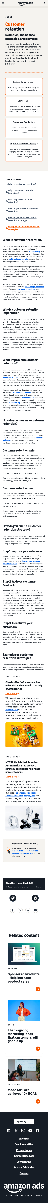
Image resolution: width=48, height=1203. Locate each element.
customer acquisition (26, 289)
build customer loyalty (18, 259)
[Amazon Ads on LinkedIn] (9, 1131)
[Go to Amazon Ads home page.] (24, 1188)
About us (24, 1138)
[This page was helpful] (35, 898)
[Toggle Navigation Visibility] (2, 3)
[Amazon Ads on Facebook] (37, 1131)
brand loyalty (34, 251)
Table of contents (13, 179)
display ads (29, 795)
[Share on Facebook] (12, 910)
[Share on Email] (35, 910)
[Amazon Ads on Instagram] (23, 1131)
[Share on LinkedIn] (27, 910)
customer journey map (34, 287)
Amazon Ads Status (24, 1167)
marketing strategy (11, 377)
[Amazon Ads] (23, 3)
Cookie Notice (24, 1161)
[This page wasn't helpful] (13, 898)
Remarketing (15, 402)
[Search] (45, 3)
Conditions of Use (24, 1144)
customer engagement (21, 392)
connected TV (28, 397)
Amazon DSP (11, 709)
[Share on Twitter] (20, 910)
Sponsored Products (26, 793)
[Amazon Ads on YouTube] (30, 1131)
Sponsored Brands (14, 795)
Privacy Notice (24, 1150)
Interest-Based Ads (24, 1156)
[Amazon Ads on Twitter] (16, 1131)
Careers (24, 1173)
